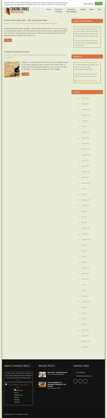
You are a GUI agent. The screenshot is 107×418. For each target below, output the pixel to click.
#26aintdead (32, 55)
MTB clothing (30, 23)
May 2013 (84, 251)
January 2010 (85, 335)
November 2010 (85, 302)
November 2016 (85, 149)
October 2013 (85, 234)
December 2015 (85, 166)
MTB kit (37, 23)
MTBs (53, 55)
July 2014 (84, 217)
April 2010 (84, 324)
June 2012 (84, 256)
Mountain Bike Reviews (43, 55)
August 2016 (85, 160)
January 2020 (85, 143)
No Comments (20, 23)
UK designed (53, 23)
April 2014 (84, 222)
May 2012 (84, 262)
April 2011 (84, 290)
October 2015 (85, 177)
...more (8, 40)
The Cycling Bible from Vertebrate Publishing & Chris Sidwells (57, 384)
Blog (99, 9)
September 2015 (86, 183)
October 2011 (85, 279)
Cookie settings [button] (88, 4)
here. (18, 380)
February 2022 (85, 115)
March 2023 (84, 104)
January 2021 (85, 138)
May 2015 (84, 194)
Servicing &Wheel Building (71, 10)
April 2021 (84, 126)
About (92, 9)
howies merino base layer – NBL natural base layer (25, 20)
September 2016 (86, 155)
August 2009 (85, 347)
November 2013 (85, 228)
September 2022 (86, 109)
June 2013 (84, 245)
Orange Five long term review (16, 51)
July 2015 (84, 189)
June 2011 (84, 285)
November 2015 (85, 172)
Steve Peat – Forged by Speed (57, 372)
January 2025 (85, 98)
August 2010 (85, 307)
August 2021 (85, 121)
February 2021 (85, 132)
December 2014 (85, 200)
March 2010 (84, 330)
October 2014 (85, 205)
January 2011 (85, 296)
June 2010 (84, 319)
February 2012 (85, 268)
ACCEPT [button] (98, 4)
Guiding (82, 9)
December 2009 (85, 341)
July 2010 (84, 313)
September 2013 (86, 239)
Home (48, 9)
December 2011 (85, 273)
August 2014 (85, 211)
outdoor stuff (44, 23)
